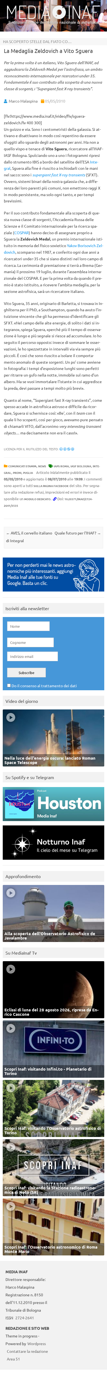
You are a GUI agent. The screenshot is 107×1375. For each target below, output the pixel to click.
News (42, 466)
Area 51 (13, 1358)
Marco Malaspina (23, 100)
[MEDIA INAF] (53, 18)
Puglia (28, 473)
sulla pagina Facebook (51, 486)
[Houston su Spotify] (53, 822)
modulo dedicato (37, 499)
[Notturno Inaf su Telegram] (53, 861)
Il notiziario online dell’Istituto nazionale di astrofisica (54, 22)
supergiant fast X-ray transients (58, 174)
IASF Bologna (81, 466)
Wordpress (36, 1343)
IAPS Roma (61, 466)
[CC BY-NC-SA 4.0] (67, 449)
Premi (17, 473)
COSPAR (21, 232)
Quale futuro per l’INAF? (78, 532)
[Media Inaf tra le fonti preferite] (53, 592)
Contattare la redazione (27, 1351)
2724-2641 (24, 1317)
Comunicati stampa (22, 466)
